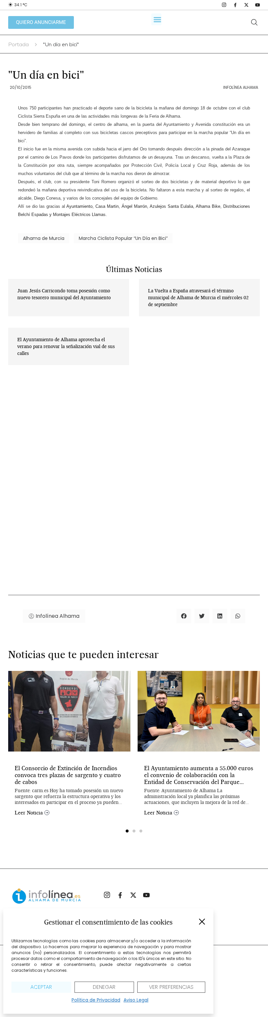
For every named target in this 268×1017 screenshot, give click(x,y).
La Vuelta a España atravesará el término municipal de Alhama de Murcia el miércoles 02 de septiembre (198, 297)
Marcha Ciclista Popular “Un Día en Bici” (123, 238)
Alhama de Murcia (43, 238)
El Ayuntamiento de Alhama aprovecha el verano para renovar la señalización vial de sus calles (66, 346)
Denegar (104, 987)
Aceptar (41, 987)
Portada (18, 45)
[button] (202, 921)
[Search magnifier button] (254, 22)
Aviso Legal (136, 1000)
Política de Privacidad (96, 1000)
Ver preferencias (171, 987)
